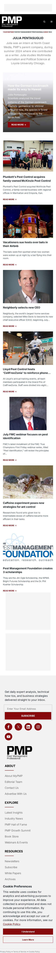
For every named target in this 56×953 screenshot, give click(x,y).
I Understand (28, 931)
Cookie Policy (11, 924)
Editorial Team (13, 781)
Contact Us (12, 787)
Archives (10, 879)
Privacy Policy (5, 952)
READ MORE (17, 124)
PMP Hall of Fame (16, 824)
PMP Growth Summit (17, 830)
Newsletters (12, 861)
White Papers (13, 873)
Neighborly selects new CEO (21, 307)
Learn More (28, 939)
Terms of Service (20, 952)
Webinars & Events (16, 842)
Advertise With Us (16, 793)
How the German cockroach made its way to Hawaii (28, 87)
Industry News (14, 818)
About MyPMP (14, 775)
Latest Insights (14, 812)
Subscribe (28, 715)
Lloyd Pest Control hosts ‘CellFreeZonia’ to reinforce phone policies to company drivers (25, 373)
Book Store (12, 836)
